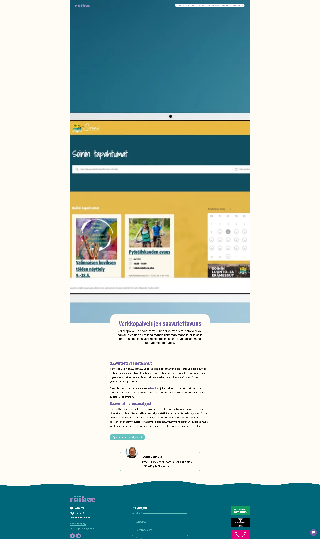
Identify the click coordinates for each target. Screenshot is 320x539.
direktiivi (154, 388)
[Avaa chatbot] (313, 532)
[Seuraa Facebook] (72, 535)
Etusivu (180, 5)
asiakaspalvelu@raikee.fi (83, 528)
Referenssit (213, 5)
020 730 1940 (78, 524)
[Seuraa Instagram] (78, 535)
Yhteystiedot (237, 5)
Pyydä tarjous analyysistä (127, 437)
